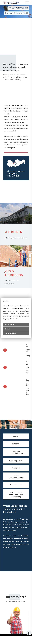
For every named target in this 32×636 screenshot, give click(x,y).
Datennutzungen (17, 308)
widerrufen (15, 319)
